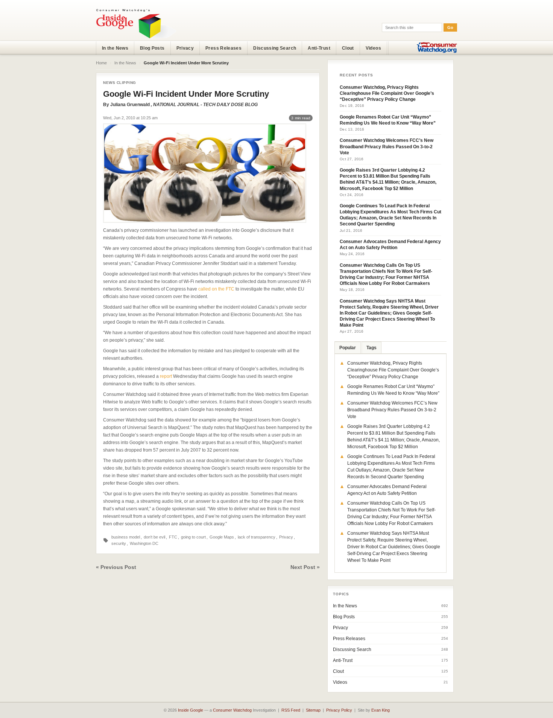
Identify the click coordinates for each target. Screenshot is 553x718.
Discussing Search (274, 48)
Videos (373, 48)
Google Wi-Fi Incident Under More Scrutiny (186, 94)
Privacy (185, 48)
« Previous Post (116, 567)
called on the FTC (216, 289)
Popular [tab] (347, 347)
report (166, 376)
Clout (348, 48)
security (118, 543)
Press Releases (223, 48)
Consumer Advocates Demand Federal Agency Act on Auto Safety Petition (390, 244)
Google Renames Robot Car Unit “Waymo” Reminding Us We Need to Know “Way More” (388, 120)
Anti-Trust (319, 48)
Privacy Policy (339, 710)
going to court (193, 537)
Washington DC (144, 543)
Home (101, 63)
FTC (173, 537)
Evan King (380, 710)
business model (125, 537)
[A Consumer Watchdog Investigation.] (136, 23)
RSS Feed (290, 710)
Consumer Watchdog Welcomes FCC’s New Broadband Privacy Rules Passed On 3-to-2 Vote (386, 146)
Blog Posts (152, 48)
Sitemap (313, 710)
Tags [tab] (371, 347)
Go (450, 27)
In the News (115, 48)
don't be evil (154, 537)
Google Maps (222, 537)
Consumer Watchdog (232, 710)
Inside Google (190, 710)
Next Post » (305, 567)
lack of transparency (256, 537)
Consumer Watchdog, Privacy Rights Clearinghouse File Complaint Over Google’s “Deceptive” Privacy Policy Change (387, 93)
